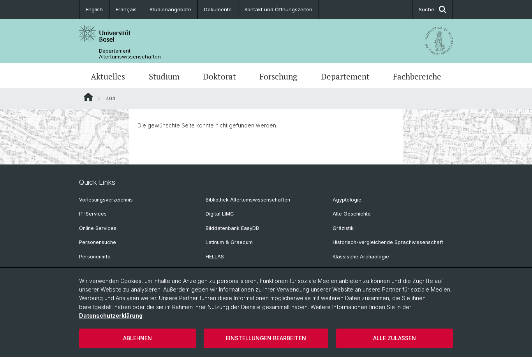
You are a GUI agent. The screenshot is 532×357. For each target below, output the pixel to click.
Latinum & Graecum (229, 242)
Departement (345, 76)
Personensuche (97, 242)
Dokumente (218, 9)
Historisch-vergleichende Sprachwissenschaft (388, 242)
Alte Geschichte (352, 214)
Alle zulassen (394, 338)
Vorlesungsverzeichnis (106, 200)
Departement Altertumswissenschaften (130, 54)
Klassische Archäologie (361, 257)
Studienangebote (170, 9)
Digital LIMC (220, 214)
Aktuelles (108, 76)
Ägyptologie (347, 200)
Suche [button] (426, 9)
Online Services (97, 228)
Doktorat (219, 76)
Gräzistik (343, 228)
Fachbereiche (417, 76)
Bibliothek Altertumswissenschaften (248, 200)
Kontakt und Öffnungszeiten (278, 9)
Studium (164, 76)
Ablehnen (137, 338)
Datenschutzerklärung (111, 315)
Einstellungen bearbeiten (266, 338)
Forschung (278, 76)
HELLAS (215, 257)
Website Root (88, 97)
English (94, 9)
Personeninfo (95, 257)
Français (126, 9)
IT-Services (93, 214)
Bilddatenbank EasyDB (232, 228)
